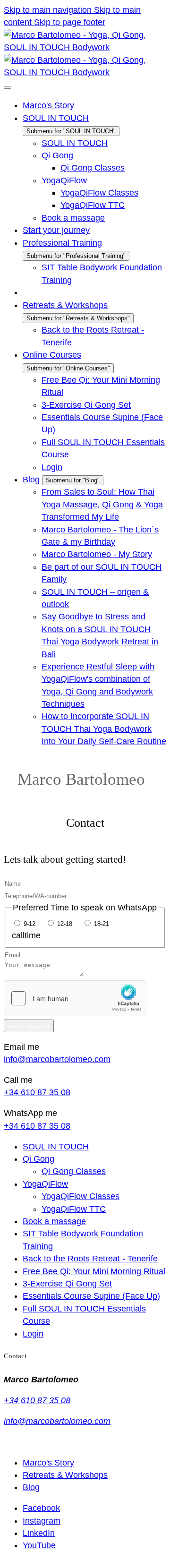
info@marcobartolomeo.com (57, 1059)
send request (29, 1025)
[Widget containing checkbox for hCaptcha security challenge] (75, 998)
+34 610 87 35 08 (37, 1092)
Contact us (21, 1442)
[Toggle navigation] (7, 87)
